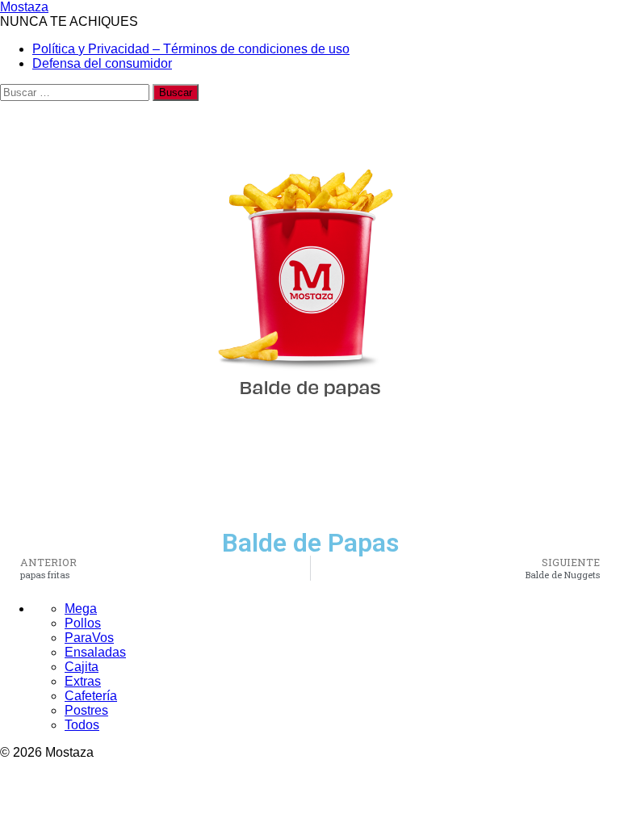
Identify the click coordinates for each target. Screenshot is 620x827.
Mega (81, 608)
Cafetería (91, 696)
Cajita (81, 667)
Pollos (83, 623)
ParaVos (89, 637)
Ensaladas (95, 652)
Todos (82, 725)
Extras (83, 681)
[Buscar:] (76, 92)
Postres (86, 710)
